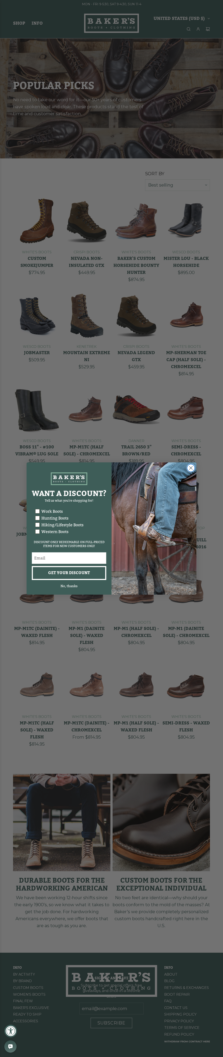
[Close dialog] (191, 468)
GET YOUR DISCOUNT (69, 573)
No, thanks (69, 586)
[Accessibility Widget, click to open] (10, 1031)
